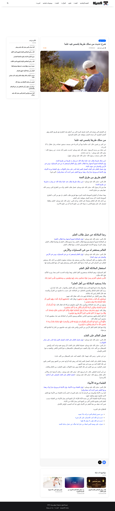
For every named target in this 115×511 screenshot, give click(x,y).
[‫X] (100, 462)
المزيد (38, 3)
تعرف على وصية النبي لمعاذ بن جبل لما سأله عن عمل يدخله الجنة (81, 424)
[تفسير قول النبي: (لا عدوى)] (52, 482)
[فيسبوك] (104, 462)
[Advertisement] (57, 21)
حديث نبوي (102, 40)
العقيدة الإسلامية (84, 3)
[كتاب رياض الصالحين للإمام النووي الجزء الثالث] (96, 482)
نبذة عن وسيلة (49, 507)
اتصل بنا (57, 507)
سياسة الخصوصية (64, 507)
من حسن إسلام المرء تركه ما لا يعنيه (90, 414)
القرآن (64, 3)
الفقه (76, 3)
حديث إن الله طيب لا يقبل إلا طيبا (92, 421)
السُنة (57, 3)
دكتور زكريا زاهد (101, 48)
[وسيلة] (100, 3)
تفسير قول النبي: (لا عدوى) (55, 489)
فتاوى (69, 3)
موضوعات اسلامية (47, 3)
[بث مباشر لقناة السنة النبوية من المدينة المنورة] (74, 482)
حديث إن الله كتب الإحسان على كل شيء (89, 417)
